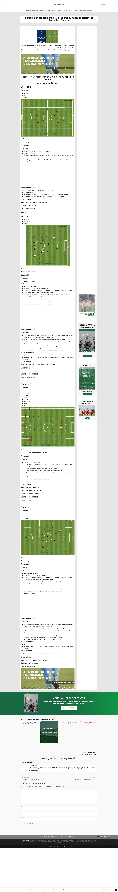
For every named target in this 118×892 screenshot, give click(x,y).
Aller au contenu (4, 1)
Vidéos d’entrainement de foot (85, 10)
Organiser (59, 10)
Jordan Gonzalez (42, 45)
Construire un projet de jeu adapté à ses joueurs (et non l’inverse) (68, 758)
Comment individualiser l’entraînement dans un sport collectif (49, 758)
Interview (75, 10)
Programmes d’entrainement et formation (35, 10)
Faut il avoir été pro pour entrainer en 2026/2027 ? (29, 722)
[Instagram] (108, 837)
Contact (61, 836)
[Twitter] (101, 837)
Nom (22, 806)
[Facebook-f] (98, 837)
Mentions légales (68, 836)
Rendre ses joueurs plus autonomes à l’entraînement (88, 753)
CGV (74, 836)
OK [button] (115, 889)
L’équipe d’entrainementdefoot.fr (51, 836)
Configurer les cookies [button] (108, 889)
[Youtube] (105, 837)
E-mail (23, 811)
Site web (23, 817)
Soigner (70, 10)
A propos (41, 836)
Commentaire (25, 789)
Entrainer (48, 10)
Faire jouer (53, 10)
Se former (65, 10)
